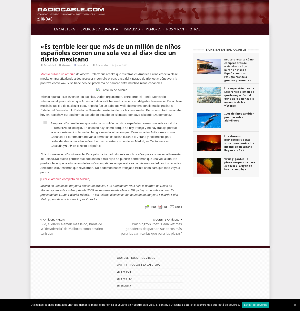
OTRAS (195, 29)
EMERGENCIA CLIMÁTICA (99, 29)
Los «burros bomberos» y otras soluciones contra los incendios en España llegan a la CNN (239, 143)
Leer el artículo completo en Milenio (65, 179)
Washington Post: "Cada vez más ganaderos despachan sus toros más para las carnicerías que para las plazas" (151, 229)
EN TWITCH (124, 271)
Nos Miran (83, 65)
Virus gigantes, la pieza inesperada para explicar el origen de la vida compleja (239, 164)
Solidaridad (102, 65)
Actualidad (50, 65)
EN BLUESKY (124, 285)
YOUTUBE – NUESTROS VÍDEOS (136, 257)
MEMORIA (153, 29)
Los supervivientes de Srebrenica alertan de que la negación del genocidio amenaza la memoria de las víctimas (239, 96)
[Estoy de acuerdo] (295, 305)
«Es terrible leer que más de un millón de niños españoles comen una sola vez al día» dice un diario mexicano (110, 52)
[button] (286, 5)
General (66, 65)
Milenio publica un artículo (57, 74)
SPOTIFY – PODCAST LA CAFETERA (138, 264)
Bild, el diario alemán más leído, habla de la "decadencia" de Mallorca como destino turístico (71, 229)
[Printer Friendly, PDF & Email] (163, 207)
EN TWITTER (124, 278)
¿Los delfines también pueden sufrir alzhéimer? (239, 117)
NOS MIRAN (175, 29)
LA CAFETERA (64, 29)
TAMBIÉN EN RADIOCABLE (226, 49)
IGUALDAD (132, 29)
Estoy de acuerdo (255, 304)
